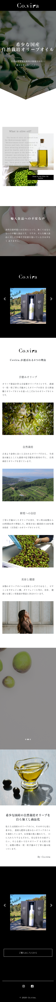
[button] (5, 299)
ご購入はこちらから (28, 953)
